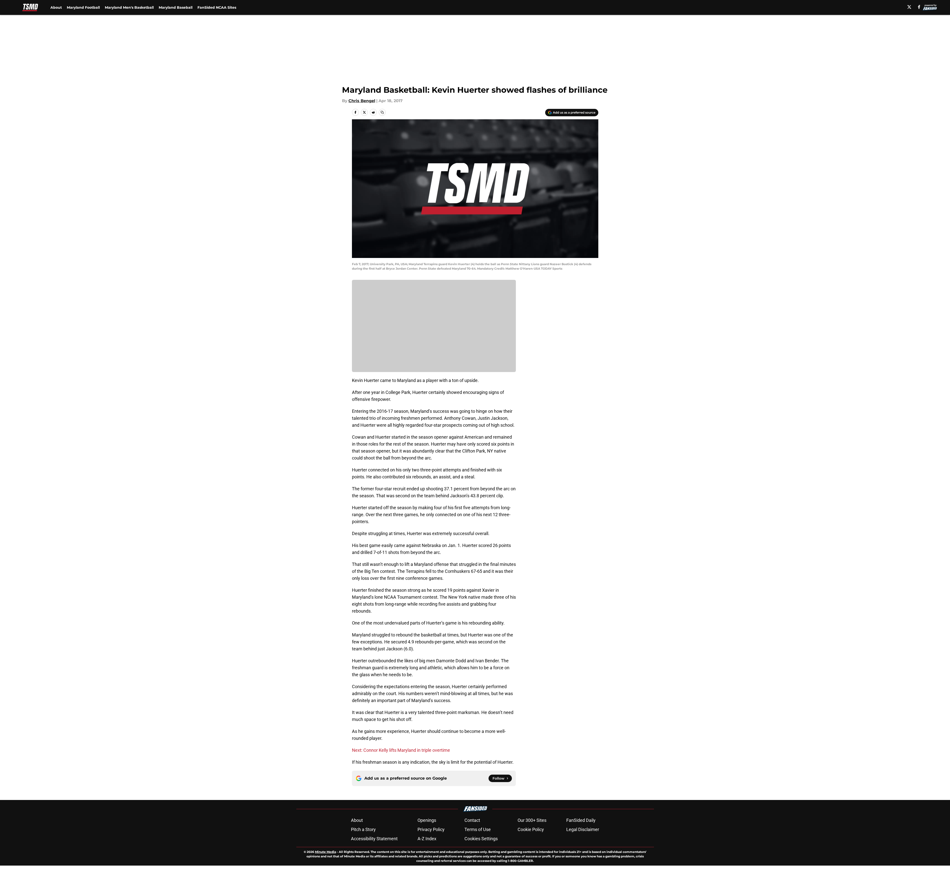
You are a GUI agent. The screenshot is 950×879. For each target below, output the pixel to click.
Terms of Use (477, 829)
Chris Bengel (361, 100)
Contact (472, 820)
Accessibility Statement (374, 838)
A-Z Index (427, 838)
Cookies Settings (481, 838)
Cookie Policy (531, 829)
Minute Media (325, 852)
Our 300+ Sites (532, 820)
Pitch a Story (363, 829)
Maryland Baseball (175, 7)
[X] (909, 7)
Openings (427, 820)
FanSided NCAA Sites (216, 7)
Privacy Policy (431, 829)
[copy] (382, 112)
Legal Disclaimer (582, 829)
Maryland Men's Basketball (129, 7)
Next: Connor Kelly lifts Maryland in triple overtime (401, 750)
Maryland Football (83, 7)
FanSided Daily (581, 820)
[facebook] (919, 7)
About (56, 7)
